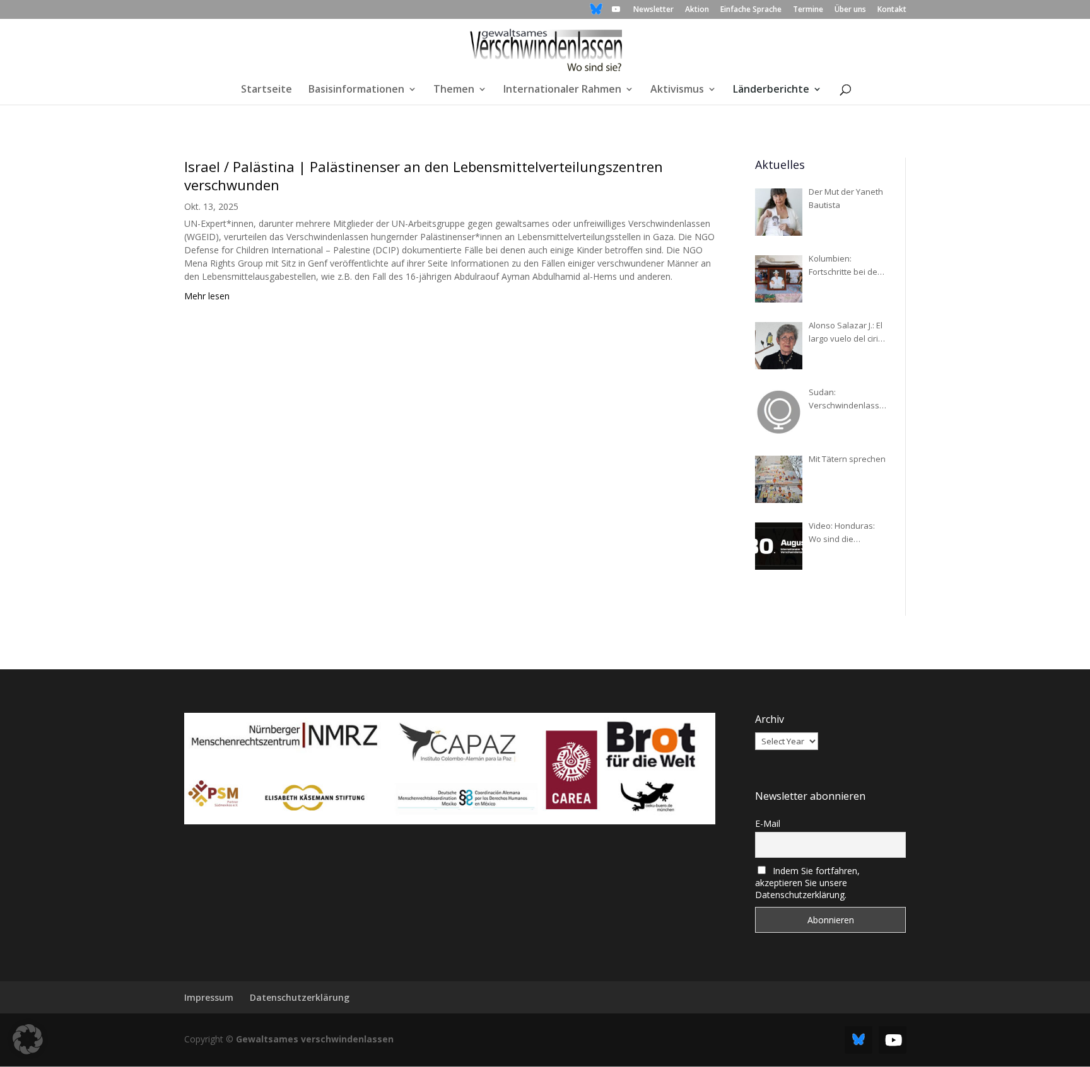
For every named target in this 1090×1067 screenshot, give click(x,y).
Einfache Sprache (751, 10)
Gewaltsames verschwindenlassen (315, 1039)
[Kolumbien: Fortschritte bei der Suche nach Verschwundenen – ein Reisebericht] (778, 279)
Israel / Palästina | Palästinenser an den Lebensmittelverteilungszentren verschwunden (423, 175)
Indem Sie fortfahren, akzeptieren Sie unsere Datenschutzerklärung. (807, 883)
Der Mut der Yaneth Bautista (846, 198)
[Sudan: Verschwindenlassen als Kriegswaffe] (778, 412)
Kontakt (891, 10)
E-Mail (767, 823)
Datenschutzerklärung (299, 997)
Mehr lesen (207, 296)
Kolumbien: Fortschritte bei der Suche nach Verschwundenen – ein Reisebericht (846, 266)
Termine (808, 10)
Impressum (208, 997)
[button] (28, 1039)
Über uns (850, 10)
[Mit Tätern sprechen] (778, 479)
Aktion (697, 10)
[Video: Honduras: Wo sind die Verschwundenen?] (778, 546)
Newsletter (653, 10)
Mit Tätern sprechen (847, 458)
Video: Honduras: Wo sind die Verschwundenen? (845, 533)
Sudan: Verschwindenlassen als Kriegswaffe (846, 399)
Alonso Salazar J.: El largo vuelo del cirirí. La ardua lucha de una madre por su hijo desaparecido (847, 332)
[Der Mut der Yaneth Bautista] (778, 212)
